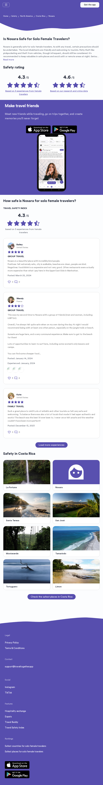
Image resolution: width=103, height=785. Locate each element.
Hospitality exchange (15, 711)
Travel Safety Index (14, 728)
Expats (8, 716)
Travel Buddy (11, 722)
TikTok (8, 693)
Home (5, 16)
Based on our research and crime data (69, 91)
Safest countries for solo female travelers (25, 746)
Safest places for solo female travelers (24, 751)
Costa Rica (40, 16)
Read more (8, 60)
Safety (14, 16)
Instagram (10, 687)
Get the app (90, 5)
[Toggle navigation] (6, 5)
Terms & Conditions (14, 648)
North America (26, 16)
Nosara (51, 16)
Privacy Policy (12, 643)
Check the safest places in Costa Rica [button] (51, 597)
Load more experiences (51, 445)
